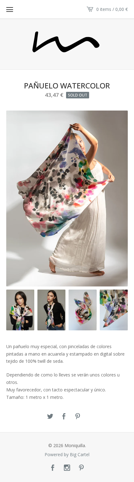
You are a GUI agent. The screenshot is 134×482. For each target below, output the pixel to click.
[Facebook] (53, 468)
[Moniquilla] (67, 43)
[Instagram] (67, 468)
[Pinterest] (81, 468)
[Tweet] (50, 416)
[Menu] (9, 9)
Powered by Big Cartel (67, 454)
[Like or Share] (64, 416)
